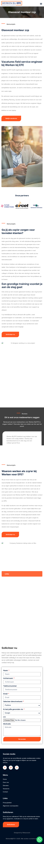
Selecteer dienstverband (13, 702)
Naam (5, 670)
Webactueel (26, 832)
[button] (41, 3)
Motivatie (7, 724)
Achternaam (8, 678)
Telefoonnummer (10, 686)
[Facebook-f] (5, 767)
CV (4, 717)
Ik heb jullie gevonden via (13, 709)
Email (5, 694)
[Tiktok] (11, 767)
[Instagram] (17, 767)
